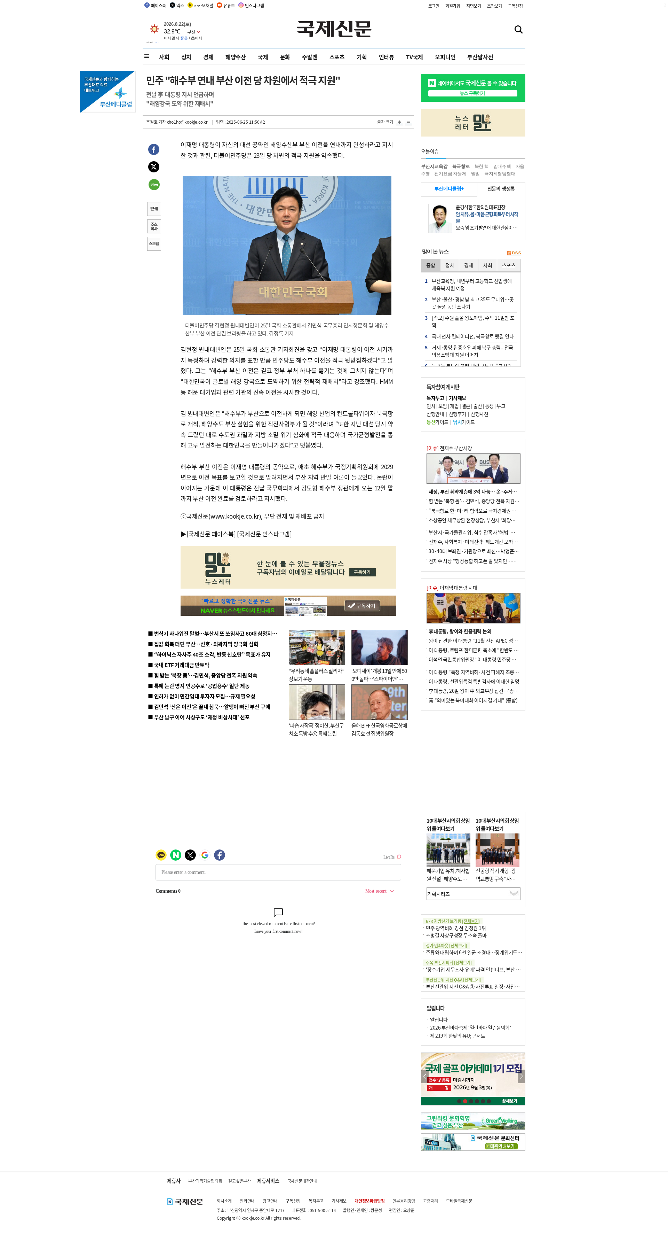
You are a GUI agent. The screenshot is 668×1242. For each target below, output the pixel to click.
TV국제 (414, 57)
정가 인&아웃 (446, 945)
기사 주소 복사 (153, 227)
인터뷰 (386, 57)
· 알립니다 (437, 1019)
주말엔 (309, 57)
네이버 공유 (153, 185)
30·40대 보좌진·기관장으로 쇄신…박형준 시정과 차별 (483, 551)
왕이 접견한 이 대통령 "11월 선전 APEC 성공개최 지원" (484, 640)
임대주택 (502, 166)
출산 (477, 405)
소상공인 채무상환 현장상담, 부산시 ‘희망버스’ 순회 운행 (485, 520)
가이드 (437, 421)
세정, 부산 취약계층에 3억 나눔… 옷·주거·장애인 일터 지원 (488, 491)
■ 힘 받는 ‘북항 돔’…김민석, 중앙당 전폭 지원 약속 (202, 675)
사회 (164, 57)
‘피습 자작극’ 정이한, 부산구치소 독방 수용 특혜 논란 (316, 729)
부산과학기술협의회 (205, 1181)
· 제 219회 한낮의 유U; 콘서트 (456, 1035)
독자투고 (316, 1201)
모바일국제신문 (459, 1201)
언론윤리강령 (403, 1201)
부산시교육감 (434, 166)
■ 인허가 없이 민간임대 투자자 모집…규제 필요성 (201, 696)
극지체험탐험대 (500, 173)
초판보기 (494, 6)
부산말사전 (480, 57)
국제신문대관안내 (302, 1181)
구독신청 (515, 6)
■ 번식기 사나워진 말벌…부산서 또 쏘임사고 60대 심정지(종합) (217, 633)
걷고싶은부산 (239, 1181)
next (521, 1076)
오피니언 (445, 57)
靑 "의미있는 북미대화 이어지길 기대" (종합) (473, 700)
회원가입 (452, 6)
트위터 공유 (153, 168)
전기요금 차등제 (450, 173)
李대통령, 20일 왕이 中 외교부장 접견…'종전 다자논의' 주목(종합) (494, 690)
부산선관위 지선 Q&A (453, 980)
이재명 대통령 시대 (452, 587)
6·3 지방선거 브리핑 (453, 921)
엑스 (180, 5)
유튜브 (228, 5)
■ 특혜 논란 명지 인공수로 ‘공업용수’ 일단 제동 (198, 685)
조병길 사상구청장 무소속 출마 (456, 935)
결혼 (466, 405)
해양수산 (235, 57)
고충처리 (430, 1201)
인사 (431, 405)
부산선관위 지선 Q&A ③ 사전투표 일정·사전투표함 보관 (482, 986)
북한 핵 (482, 166)
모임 (442, 405)
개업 (454, 405)
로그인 (433, 6)
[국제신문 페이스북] (211, 533)
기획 (362, 57)
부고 (500, 405)
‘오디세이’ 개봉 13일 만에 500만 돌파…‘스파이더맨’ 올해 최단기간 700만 (379, 678)
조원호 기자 (156, 122)
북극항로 (461, 166)
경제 (208, 57)
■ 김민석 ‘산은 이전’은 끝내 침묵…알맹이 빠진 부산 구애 (209, 706)
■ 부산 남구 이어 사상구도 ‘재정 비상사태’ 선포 (198, 717)
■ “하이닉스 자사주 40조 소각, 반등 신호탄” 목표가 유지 (209, 654)
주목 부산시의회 (449, 962)
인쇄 (153, 209)
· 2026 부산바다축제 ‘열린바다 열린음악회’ (469, 1027)
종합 (430, 265)
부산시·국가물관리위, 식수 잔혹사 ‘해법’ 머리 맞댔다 (481, 532)
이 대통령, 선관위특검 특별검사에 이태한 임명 (474, 681)
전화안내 (247, 1201)
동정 (489, 405)
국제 (263, 57)
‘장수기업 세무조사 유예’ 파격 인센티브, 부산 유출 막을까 (482, 969)
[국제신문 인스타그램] (264, 533)
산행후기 (457, 413)
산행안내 (435, 413)
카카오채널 (203, 5)
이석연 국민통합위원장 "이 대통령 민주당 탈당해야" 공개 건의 (490, 659)
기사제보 (339, 1201)
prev (425, 1076)
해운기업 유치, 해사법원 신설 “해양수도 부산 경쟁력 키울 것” (448, 878)
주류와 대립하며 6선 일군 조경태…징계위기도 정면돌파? (482, 952)
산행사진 (479, 413)
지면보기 (473, 6)
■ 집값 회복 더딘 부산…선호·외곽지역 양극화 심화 (203, 643)
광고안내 (270, 1201)
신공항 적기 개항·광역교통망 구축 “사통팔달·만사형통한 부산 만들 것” (497, 882)
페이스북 (158, 5)
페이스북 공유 (153, 150)
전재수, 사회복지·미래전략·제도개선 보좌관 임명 (478, 541)
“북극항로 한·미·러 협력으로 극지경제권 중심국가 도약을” (487, 510)
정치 (186, 57)
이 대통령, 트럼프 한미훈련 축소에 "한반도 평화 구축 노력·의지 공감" (497, 649)
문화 (285, 57)
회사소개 (224, 1201)
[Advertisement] (473, 761)
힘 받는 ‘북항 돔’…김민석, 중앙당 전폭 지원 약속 (476, 500)
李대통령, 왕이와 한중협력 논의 (460, 631)
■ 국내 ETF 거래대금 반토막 (178, 664)
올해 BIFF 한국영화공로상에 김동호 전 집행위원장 (379, 729)
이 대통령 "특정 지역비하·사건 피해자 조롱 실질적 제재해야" (489, 671)
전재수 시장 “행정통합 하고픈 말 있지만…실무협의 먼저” (485, 560)
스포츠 (337, 57)
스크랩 (153, 244)
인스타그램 (254, 5)
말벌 (475, 173)
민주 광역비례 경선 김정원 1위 (456, 927)
